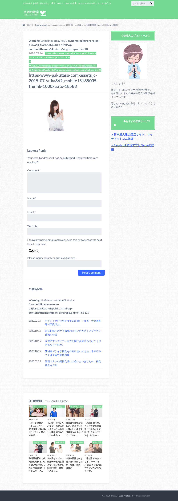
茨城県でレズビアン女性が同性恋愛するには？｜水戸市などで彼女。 (73, 342)
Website (32, 225)
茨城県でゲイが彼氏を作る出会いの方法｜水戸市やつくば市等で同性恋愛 (73, 353)
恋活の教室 (124, 495)
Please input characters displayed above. (51, 257)
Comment (34, 170)
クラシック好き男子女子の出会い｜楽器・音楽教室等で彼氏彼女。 (73, 322)
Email (31, 212)
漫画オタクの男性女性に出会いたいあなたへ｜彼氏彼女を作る (73, 363)
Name (31, 198)
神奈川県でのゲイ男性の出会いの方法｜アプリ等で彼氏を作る (73, 332)
